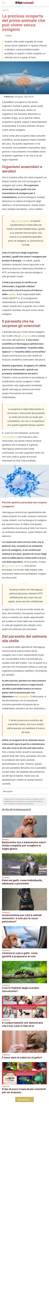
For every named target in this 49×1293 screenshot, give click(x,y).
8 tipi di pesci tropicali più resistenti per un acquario (24, 1091)
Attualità (5, 10)
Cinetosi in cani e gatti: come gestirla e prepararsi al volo (20, 955)
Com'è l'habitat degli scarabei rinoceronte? (20, 989)
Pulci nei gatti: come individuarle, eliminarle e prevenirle (22, 882)
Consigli (6, 878)
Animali (5, 840)
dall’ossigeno (21, 696)
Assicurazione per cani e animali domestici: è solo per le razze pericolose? (21, 918)
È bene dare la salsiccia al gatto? (22, 1057)
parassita (26, 336)
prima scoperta (22, 221)
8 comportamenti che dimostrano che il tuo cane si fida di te (22, 1024)
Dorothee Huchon (14, 565)
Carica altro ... (24, 1099)
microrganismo (9, 437)
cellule (11, 294)
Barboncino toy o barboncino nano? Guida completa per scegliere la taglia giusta (24, 845)
